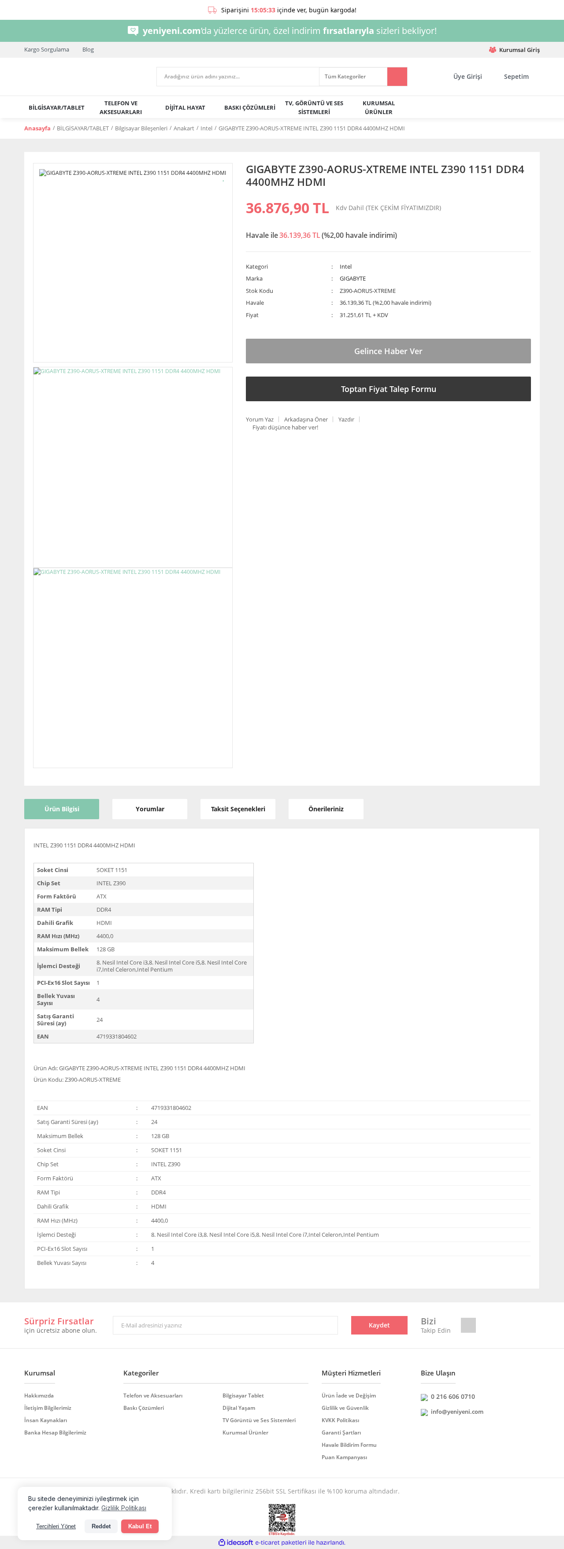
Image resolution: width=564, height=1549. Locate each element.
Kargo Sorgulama (46, 49)
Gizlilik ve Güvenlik (345, 1408)
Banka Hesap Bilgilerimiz (55, 1432)
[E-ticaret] (281, 1542)
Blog (88, 49)
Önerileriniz (326, 809)
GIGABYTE (353, 278)
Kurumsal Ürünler (245, 1432)
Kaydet (379, 1325)
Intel (346, 266)
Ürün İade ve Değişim (349, 1395)
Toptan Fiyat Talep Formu (388, 389)
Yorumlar (150, 809)
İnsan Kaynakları (45, 1420)
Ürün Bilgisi (62, 809)
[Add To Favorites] (224, 176)
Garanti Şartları (341, 1432)
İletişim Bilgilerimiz (47, 1408)
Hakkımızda (39, 1395)
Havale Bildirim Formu (349, 1445)
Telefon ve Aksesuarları (152, 1395)
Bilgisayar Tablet (243, 1395)
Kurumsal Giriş (519, 50)
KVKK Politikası (340, 1420)
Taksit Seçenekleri (238, 809)
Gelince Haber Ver (388, 351)
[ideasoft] (235, 1542)
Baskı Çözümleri (143, 1408)
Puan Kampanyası (344, 1457)
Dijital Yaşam (239, 1408)
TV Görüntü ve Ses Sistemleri (259, 1420)
